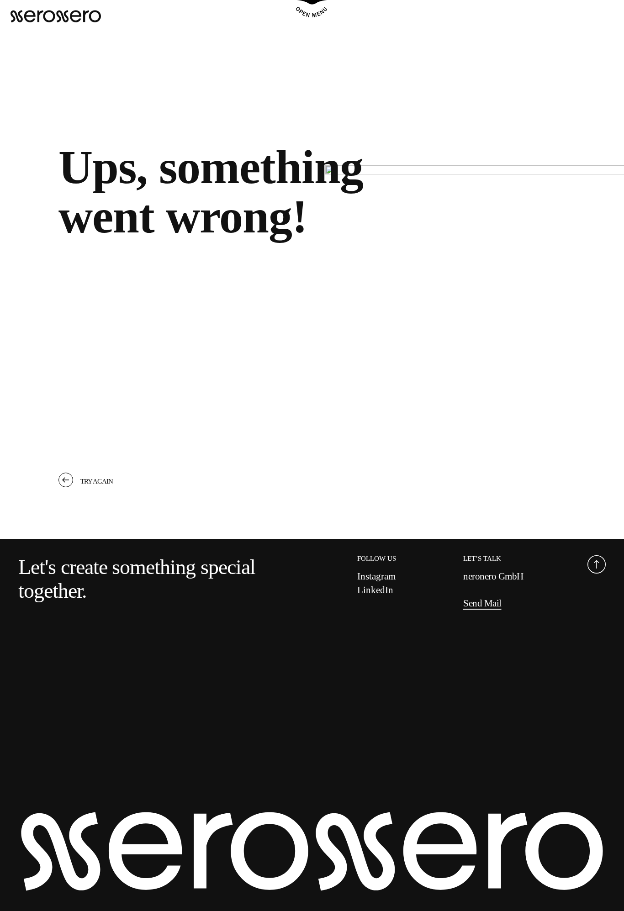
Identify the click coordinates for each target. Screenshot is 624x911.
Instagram (376, 576)
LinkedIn (375, 590)
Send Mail (482, 603)
